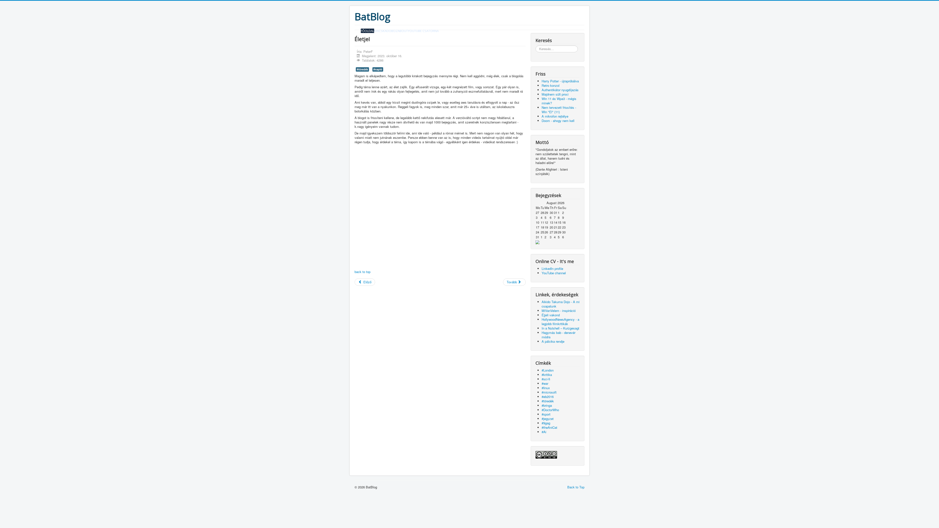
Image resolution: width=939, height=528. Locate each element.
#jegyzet (548, 418)
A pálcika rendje (553, 341)
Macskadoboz (386, 31)
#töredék (362, 69)
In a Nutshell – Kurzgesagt (560, 328)
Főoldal (367, 31)
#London (548, 370)
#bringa (547, 405)
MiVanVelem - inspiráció (559, 310)
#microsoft (549, 392)
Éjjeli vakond (551, 315)
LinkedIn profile (552, 268)
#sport (546, 414)
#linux (546, 387)
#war (545, 383)
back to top (362, 271)
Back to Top (575, 487)
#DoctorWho (550, 409)
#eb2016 (548, 396)
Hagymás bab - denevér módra (558, 334)
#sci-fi (546, 379)
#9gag (546, 423)
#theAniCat (549, 427)
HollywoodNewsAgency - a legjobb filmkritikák (560, 321)
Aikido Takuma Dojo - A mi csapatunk (561, 303)
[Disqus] (440, 207)
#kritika (547, 374)
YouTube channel (554, 273)
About (403, 31)
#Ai (544, 431)
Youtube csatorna (423, 31)
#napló (377, 69)
